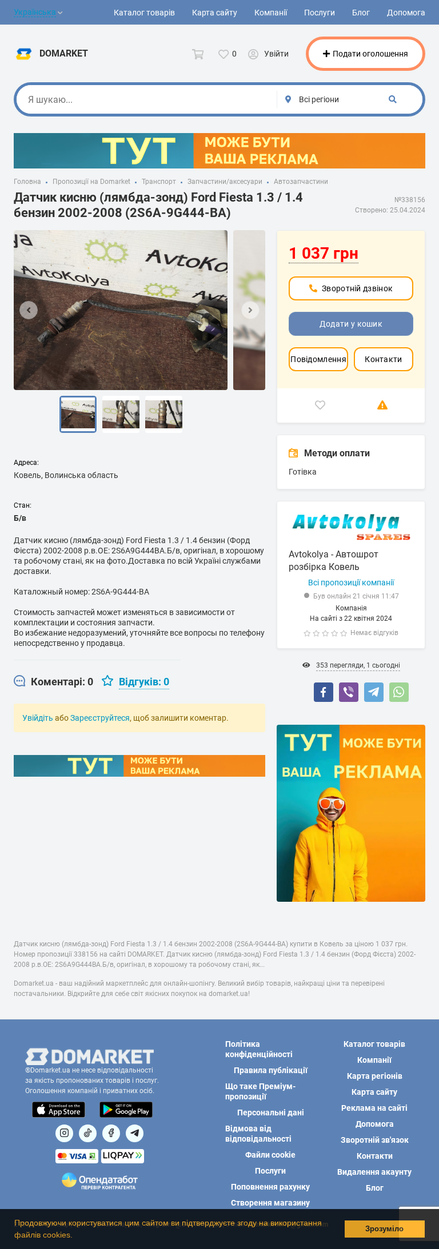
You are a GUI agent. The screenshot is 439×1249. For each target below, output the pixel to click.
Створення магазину (270, 1202)
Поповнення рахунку (270, 1186)
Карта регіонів (374, 1076)
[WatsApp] (399, 692)
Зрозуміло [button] (384, 1229)
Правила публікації (271, 1070)
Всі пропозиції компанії (351, 582)
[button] (76, 1236)
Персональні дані (270, 1112)
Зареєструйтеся (100, 717)
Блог (361, 12)
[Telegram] (374, 692)
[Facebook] (323, 692)
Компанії (270, 12)
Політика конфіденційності (259, 1049)
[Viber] (348, 692)
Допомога (406, 12)
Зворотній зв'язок (375, 1139)
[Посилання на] (64, 1133)
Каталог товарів (144, 12)
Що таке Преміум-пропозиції (260, 1091)
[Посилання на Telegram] (134, 1133)
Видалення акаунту (374, 1171)
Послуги (319, 12)
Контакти (383, 359)
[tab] (53, 681)
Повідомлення (318, 359)
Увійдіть (37, 717)
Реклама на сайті (374, 1108)
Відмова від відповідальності (258, 1133)
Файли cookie (270, 1154)
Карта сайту (214, 12)
